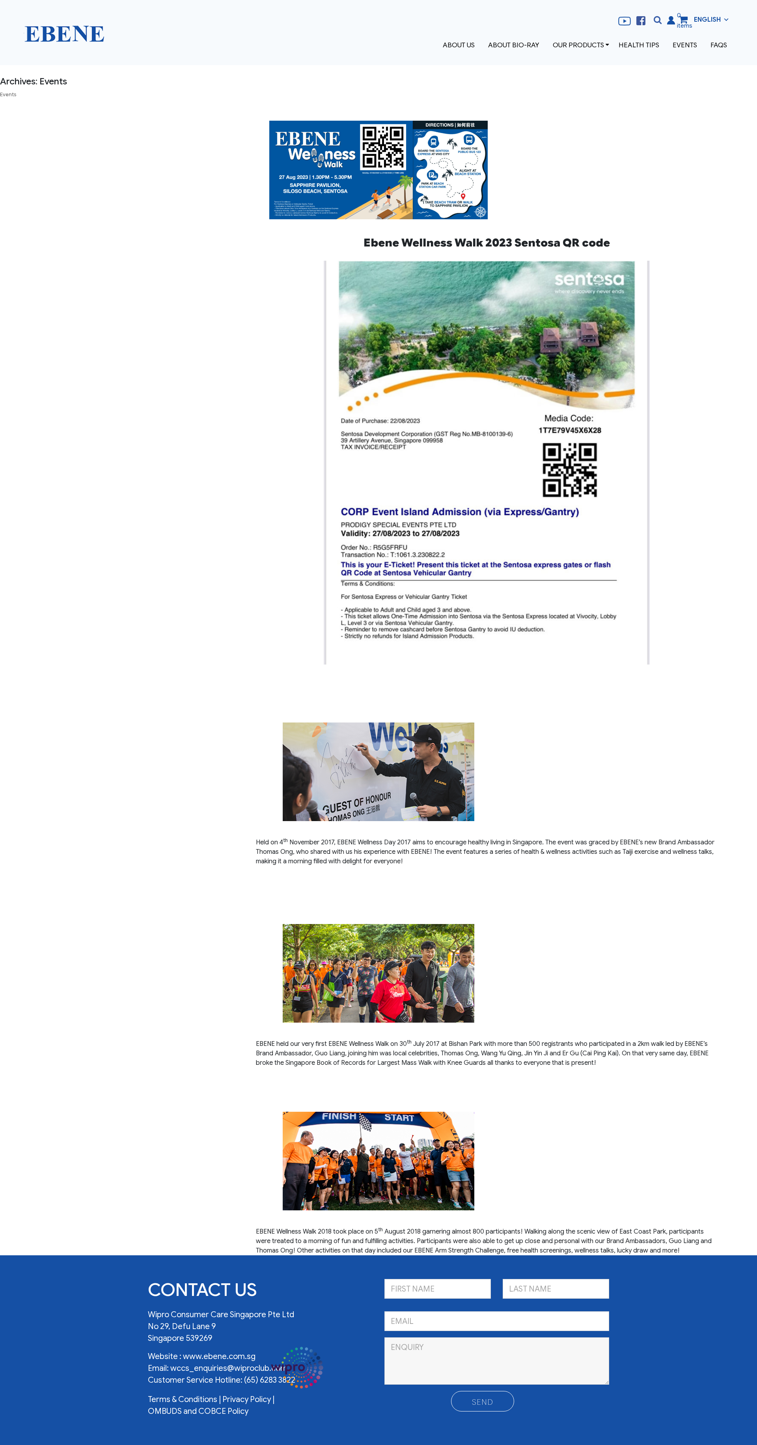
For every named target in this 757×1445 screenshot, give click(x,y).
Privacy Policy (246, 1399)
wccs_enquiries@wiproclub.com (228, 1368)
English (707, 20)
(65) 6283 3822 (269, 1380)
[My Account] (671, 20)
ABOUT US (459, 45)
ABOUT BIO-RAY (513, 45)
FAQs (718, 45)
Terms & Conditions (183, 1399)
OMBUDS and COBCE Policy (198, 1411)
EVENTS (685, 45)
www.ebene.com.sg (219, 1356)
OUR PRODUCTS (578, 45)
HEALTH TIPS (639, 45)
